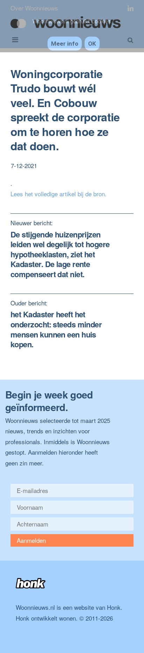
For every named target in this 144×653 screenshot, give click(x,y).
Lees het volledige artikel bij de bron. (58, 193)
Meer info (64, 43)
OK (92, 43)
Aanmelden (31, 540)
